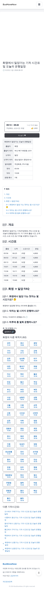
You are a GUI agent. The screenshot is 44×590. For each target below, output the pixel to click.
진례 (22, 460)
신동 (8, 414)
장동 (35, 445)
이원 (8, 445)
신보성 (22, 414)
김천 (8, 359)
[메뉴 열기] (39, 573)
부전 (22, 390)
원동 (35, 437)
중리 (8, 460)
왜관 (22, 437)
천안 (22, 476)
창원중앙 (8, 476)
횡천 (22, 499)
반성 (8, 383)
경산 (22, 344)
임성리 (22, 445)
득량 (35, 367)
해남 (35, 491)
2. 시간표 (7, 198)
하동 (35, 484)
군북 (35, 352)
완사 (8, 437)
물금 (35, 375)
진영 (8, 468)
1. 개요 (6, 194)
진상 (35, 460)
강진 (8, 344)
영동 (35, 421)
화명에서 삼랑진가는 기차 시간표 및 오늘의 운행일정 (21, 549)
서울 (8, 406)
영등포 (8, 429)
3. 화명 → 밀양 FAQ (11, 201)
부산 (8, 390)
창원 (35, 468)
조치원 (35, 453)
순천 (35, 406)
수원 (22, 406)
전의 (22, 453)
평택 (22, 484)
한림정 (8, 491)
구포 (22, 352)
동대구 (22, 367)
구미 (8, 352)
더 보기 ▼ (22, 135)
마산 (8, 375)
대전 (8, 367)
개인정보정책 (7, 581)
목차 (7, 189)
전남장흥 (8, 453)
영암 (22, 429)
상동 (35, 398)
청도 (35, 476)
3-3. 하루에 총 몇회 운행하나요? (18, 213)
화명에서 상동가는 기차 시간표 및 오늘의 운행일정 (21, 543)
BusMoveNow (10, 564)
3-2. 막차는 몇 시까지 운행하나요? (19, 210)
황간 (8, 499)
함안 (22, 491)
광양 (35, 344)
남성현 (22, 359)
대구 (35, 359)
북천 (35, 390)
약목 (22, 421)
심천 (8, 421)
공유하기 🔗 (9, 332)
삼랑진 (22, 398)
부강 (35, 383)
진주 (22, 468)
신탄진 (35, 414)
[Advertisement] (22, 38)
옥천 (35, 429)
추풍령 (8, 484)
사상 (8, 398)
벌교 (22, 383)
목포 (22, 375)
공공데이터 (14, 576)
